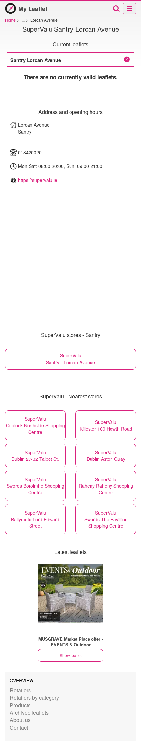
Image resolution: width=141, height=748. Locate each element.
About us (20, 720)
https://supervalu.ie (37, 180)
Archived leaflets (29, 712)
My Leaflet (32, 8)
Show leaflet (71, 655)
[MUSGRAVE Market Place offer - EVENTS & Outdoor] (70, 593)
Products (20, 705)
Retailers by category (34, 697)
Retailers (20, 690)
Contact (19, 727)
